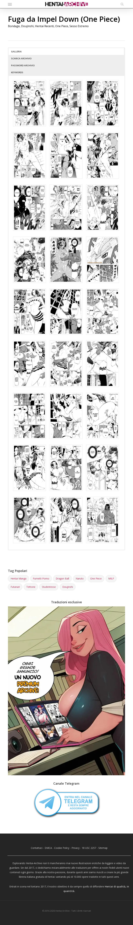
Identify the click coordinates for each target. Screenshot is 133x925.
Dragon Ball (62, 578)
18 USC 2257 (89, 848)
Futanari (15, 586)
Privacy (75, 848)
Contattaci (36, 848)
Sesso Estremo (79, 26)
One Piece (61, 26)
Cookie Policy (61, 848)
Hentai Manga (18, 578)
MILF (111, 578)
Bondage (14, 26)
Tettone (30, 586)
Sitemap (103, 848)
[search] (121, 4)
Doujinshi (27, 26)
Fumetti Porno (41, 578)
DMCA (48, 848)
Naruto (80, 578)
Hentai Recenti (44, 26)
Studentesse (49, 586)
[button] (10, 4)
